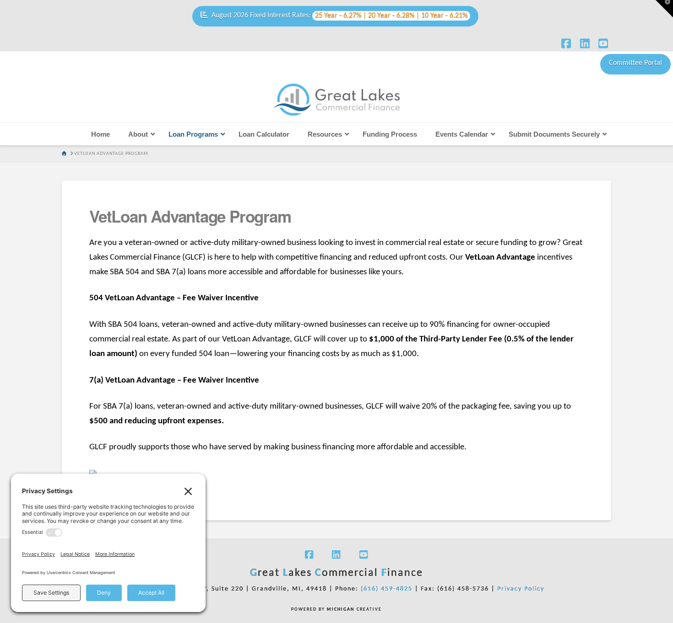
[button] (664, 8)
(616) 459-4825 (386, 589)
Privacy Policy (520, 589)
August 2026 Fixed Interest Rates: (339, 15)
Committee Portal (635, 63)
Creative (354, 609)
